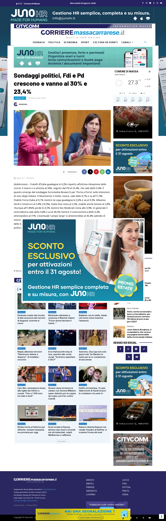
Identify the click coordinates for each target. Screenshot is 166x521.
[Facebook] (143, 3)
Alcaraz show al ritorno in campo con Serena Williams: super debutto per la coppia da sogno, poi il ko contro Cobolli (62, 393)
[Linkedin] (108, 171)
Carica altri (61, 441)
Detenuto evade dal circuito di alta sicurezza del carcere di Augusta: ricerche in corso (31, 319)
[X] (157, 3)
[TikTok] (154, 3)
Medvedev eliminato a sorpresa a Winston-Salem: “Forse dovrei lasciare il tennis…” (61, 319)
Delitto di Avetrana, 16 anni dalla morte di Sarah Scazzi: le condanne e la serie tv (92, 391)
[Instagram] (146, 3)
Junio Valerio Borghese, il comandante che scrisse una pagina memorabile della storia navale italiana (139, 333)
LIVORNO (90, 494)
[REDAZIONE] (16, 104)
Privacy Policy (31, 505)
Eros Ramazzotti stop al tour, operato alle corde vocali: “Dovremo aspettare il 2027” (61, 355)
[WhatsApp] (102, 171)
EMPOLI (90, 483)
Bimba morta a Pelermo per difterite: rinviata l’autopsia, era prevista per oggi (31, 430)
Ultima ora (20, 98)
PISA (124, 483)
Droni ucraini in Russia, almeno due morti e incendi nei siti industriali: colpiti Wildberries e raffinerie (61, 431)
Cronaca (130, 326)
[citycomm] (83, 520)
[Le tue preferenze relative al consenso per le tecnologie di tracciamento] (161, 516)
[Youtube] (161, 3)
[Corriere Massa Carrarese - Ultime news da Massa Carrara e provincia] (83, 34)
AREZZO (90, 480)
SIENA (125, 494)
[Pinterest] (96, 171)
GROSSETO (91, 490)
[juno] (83, 300)
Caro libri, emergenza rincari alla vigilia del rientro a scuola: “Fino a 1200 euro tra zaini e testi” (31, 392)
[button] (145, 42)
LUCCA (125, 480)
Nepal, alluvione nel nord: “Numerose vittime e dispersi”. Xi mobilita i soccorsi (30, 355)
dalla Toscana (133, 308)
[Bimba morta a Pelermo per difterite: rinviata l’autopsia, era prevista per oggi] (32, 413)
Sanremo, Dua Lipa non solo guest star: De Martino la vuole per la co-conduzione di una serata (92, 355)
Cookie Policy (19, 505)
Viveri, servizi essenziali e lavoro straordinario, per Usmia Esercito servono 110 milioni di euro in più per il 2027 (139, 316)
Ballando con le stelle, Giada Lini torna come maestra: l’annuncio (93, 318)
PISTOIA (126, 487)
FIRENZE (90, 487)
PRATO (125, 490)
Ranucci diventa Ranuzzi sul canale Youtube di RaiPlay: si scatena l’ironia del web (93, 430)
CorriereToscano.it (49, 489)
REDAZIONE (23, 104)
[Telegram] (150, 3)
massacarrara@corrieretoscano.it (26, 501)
